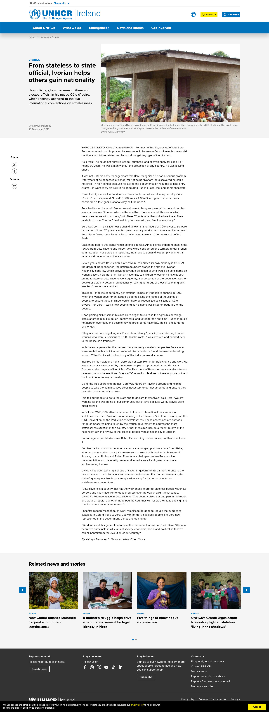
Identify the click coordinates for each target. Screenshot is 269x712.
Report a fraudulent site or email (210, 681)
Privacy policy (187, 699)
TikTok (113, 667)
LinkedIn (121, 667)
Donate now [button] (39, 669)
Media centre (199, 671)
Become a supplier (202, 686)
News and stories (130, 27)
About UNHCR (44, 27)
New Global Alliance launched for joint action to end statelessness (52, 622)
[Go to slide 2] (136, 640)
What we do (72, 27)
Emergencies (99, 27)
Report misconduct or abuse (208, 676)
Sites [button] (193, 14)
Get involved (161, 27)
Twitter (99, 667)
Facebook (85, 667)
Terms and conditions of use (212, 699)
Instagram (92, 667)
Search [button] (183, 14)
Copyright (235, 699)
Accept (257, 707)
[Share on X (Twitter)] (14, 164)
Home (31, 37)
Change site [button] (60, 3)
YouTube (106, 667)
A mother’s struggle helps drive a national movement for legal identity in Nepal (107, 622)
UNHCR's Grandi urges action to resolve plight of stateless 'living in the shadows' (214, 622)
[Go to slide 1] (133, 640)
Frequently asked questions (207, 661)
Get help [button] (233, 14)
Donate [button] (211, 14)
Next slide (246, 590)
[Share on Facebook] (14, 171)
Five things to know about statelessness (157, 620)
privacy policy (137, 705)
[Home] (50, 14)
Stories (55, 37)
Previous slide (22, 590)
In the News (43, 37)
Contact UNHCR (201, 666)
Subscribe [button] (146, 677)
